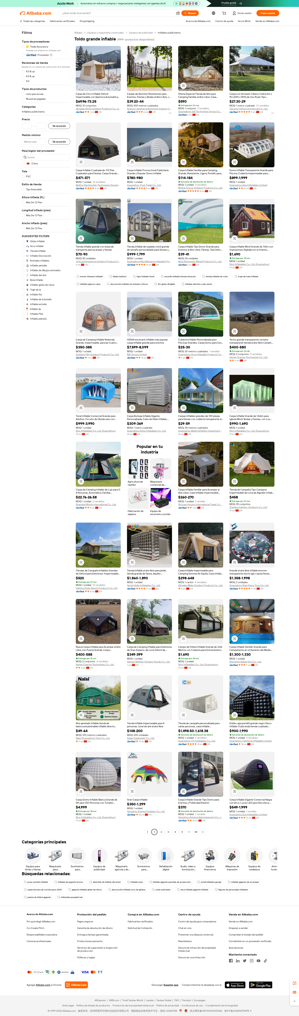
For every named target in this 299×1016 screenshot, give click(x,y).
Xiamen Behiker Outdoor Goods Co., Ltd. (148, 661)
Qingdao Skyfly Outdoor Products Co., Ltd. (98, 108)
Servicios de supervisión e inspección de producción (97, 949)
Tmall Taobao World (132, 1000)
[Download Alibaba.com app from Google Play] (260, 984)
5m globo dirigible (166, 284)
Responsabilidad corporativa (42, 934)
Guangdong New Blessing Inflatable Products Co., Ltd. (149, 261)
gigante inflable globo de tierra (87, 889)
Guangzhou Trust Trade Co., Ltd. (144, 185)
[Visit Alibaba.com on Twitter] (245, 961)
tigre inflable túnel (145, 276)
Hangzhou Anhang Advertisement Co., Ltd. (200, 817)
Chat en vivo (185, 928)
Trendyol (186, 1000)
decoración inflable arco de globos (128, 889)
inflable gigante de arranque (245, 882)
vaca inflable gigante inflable (194, 889)
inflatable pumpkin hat (72, 897)
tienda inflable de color (217, 276)
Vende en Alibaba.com (241, 921)
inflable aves (137, 882)
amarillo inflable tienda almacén (180, 276)
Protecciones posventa (89, 941)
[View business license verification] (180, 1011)
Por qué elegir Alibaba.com (41, 921)
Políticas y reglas (86, 957)
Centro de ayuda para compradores (197, 921)
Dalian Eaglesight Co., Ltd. (141, 738)
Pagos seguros (85, 921)
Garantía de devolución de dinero (95, 928)
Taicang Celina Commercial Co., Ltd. (248, 108)
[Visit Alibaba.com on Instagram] (252, 961)
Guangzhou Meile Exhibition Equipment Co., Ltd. (200, 430)
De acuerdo (59, 125)
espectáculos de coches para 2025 (45, 889)
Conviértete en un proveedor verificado (250, 941)
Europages (200, 1000)
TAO (176, 1000)
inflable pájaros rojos (90, 284)
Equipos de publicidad (141, 32)
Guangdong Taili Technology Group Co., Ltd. (200, 111)
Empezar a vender (238, 928)
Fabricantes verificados (140, 921)
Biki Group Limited (137, 354)
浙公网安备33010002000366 (206, 1010)
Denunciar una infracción (191, 957)
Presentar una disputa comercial (195, 934)
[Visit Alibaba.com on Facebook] (231, 961)
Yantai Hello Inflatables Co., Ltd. (143, 585)
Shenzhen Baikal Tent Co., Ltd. (245, 661)
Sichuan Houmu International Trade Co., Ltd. (200, 504)
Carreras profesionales (39, 941)
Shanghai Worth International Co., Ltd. (96, 504)
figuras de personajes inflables (233, 889)
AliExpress (100, 1000)
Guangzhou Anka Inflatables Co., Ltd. (146, 430)
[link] (294, 983)
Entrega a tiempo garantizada (92, 934)
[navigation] (46, 432)
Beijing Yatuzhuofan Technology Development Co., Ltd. (98, 185)
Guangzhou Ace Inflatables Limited (248, 814)
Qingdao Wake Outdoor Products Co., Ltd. (200, 585)
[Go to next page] (203, 832)
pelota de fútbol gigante (39, 897)
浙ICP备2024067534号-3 (237, 1010)
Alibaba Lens (43, 985)
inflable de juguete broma (70, 882)
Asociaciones (236, 947)
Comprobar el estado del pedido (246, 934)
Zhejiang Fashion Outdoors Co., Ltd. (248, 507)
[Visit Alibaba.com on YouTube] (258, 961)
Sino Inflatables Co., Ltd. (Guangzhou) (249, 264)
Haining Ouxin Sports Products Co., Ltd (96, 588)
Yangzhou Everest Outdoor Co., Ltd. (146, 811)
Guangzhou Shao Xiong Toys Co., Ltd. (249, 585)
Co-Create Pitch (35, 928)
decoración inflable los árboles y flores (129, 284)
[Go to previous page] (147, 832)
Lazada (149, 1000)
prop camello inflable (38, 882)
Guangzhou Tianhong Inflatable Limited (250, 740)
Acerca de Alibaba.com (40, 914)
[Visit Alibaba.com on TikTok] (265, 961)
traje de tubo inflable (248, 276)
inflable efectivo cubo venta (198, 284)
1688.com (114, 1000)
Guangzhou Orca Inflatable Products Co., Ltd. (200, 354)
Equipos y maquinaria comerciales (105, 32)
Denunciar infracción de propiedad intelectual (197, 949)
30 (196, 832)
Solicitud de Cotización (140, 928)
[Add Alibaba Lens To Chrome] (76, 984)
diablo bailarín (119, 276)
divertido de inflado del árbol (107, 882)
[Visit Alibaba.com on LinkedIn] (238, 961)
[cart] (224, 13)
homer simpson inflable (91, 276)
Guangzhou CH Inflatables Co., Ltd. (196, 740)
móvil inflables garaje (211, 882)
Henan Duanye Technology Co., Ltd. (248, 357)
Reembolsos (185, 941)
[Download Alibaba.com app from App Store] (235, 984)
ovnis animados (162, 889)
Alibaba (78, 32)
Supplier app (171, 985)
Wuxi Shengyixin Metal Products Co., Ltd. (200, 261)
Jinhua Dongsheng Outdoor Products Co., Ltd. (98, 261)
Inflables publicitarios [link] (169, 32)
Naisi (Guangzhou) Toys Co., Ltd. (93, 738)
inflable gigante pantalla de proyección (172, 882)
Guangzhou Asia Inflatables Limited (248, 185)
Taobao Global (163, 1000)
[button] (178, 13)
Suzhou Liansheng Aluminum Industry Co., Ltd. (149, 108)
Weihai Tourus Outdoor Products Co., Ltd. (200, 187)
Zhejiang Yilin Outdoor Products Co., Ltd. (97, 354)
